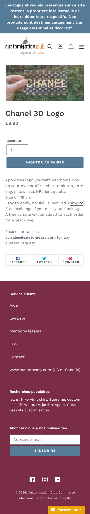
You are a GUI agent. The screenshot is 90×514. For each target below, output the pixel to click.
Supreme (57, 399)
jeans (14, 399)
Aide (14, 305)
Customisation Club (42, 492)
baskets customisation (29, 410)
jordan (47, 405)
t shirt (41, 399)
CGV (14, 344)
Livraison (18, 318)
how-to (76, 203)
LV (38, 405)
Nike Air (27, 399)
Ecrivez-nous (68, 510)
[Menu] (81, 46)
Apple (60, 405)
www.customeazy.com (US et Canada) (45, 369)
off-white (26, 405)
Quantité (13, 140)
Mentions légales (25, 331)
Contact (17, 357)
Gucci (72, 405)
